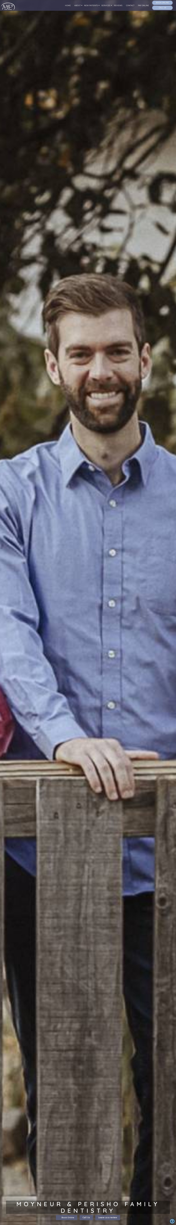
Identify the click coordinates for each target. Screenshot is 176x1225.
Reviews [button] (118, 5)
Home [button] (68, 5)
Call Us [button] (162, 8)
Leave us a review (107, 1217)
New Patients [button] (91, 5)
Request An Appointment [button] (66, 1217)
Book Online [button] (162, 3)
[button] (9, 5)
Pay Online (143, 5)
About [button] (77, 5)
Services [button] (105, 5)
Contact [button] (130, 5)
